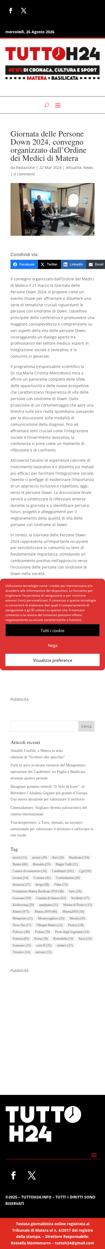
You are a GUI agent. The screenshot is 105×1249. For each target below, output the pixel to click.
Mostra (77, 918)
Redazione (25, 167)
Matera (21, 912)
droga (42, 884)
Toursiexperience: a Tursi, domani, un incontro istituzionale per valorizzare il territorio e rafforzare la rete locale (51, 829)
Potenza (21, 939)
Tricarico (21, 952)
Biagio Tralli (67, 864)
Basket (20, 864)
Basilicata (79, 857)
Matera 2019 (46, 912)
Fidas (61, 884)
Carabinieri (63, 871)
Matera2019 (73, 912)
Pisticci (75, 925)
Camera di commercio (30, 871)
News (88, 167)
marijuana (48, 905)
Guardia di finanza (51, 898)
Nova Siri (22, 925)
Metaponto (23, 918)
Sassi (85, 939)
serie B (43, 945)
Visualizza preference (52, 660)
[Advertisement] (52, 1026)
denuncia (21, 884)
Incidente (80, 898)
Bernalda (41, 864)
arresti (20, 857)
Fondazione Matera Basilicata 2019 (38, 891)
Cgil (85, 871)
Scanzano (22, 945)
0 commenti (24, 174)
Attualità (73, 167)
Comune (42, 878)
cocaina (20, 878)
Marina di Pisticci (77, 905)
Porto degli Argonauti (72, 932)
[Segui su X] (23, 10)
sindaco (65, 945)
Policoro (21, 932)
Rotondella (63, 939)
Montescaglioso (51, 918)
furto (75, 891)
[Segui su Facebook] (10, 10)
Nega (52, 645)
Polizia (42, 932)
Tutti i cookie (52, 630)
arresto (39, 857)
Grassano (22, 898)
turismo (43, 952)
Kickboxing (23, 905)
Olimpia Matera (50, 925)
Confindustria (68, 878)
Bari (58, 857)
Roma (41, 939)
